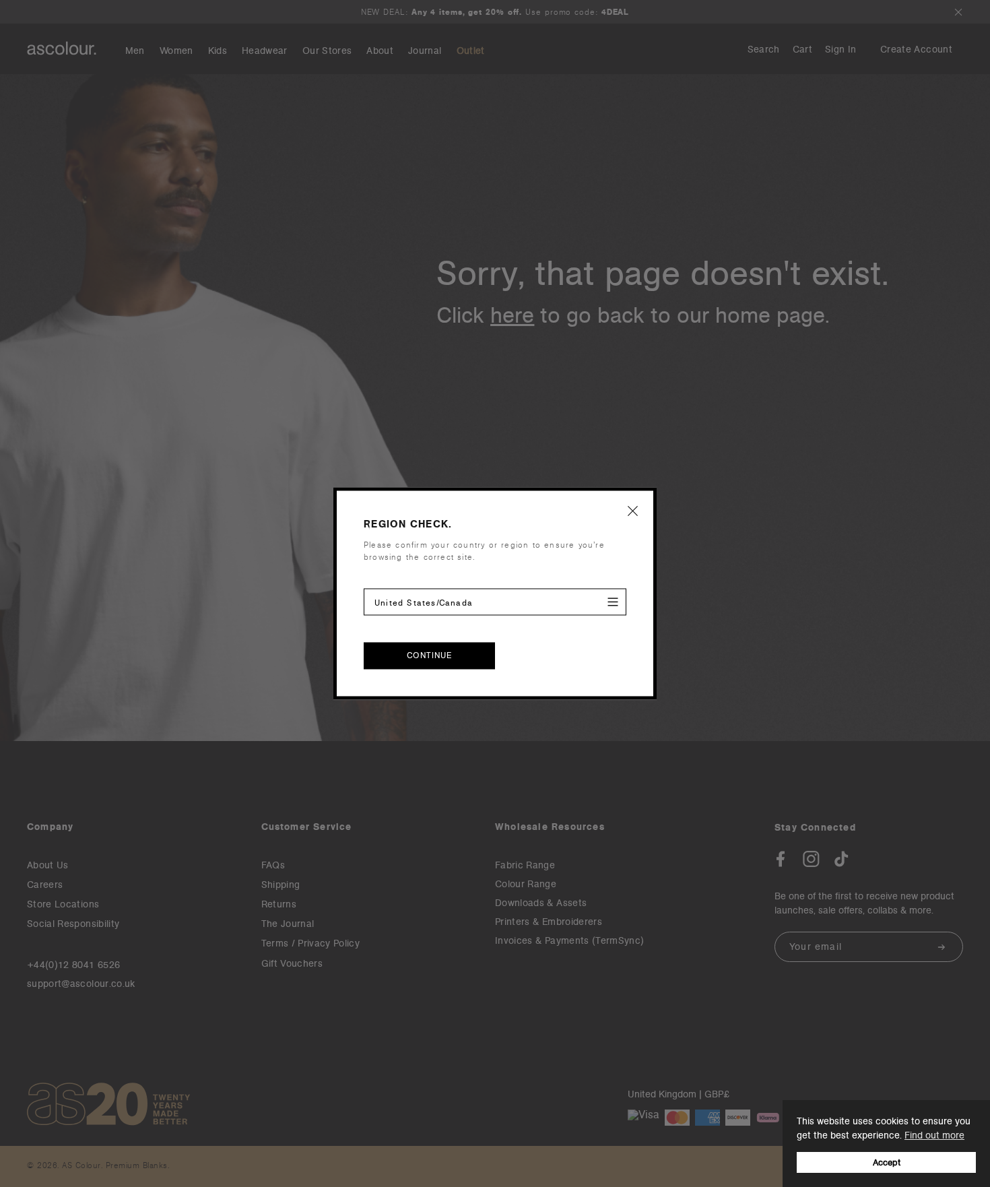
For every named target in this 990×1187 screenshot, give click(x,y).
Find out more (934, 1135)
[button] (633, 510)
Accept (886, 1162)
